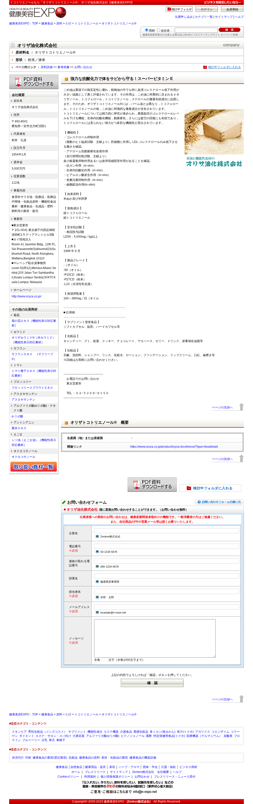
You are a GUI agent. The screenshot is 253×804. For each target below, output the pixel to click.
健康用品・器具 (95, 767)
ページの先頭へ (222, 407)
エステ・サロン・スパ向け (53, 736)
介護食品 (126, 731)
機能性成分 (94, 731)
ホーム (75, 772)
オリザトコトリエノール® (119, 23)
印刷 (28, 757)
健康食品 (47, 23)
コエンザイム (220, 731)
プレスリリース (95, 772)
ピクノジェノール (133, 736)
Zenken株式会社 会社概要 (150, 772)
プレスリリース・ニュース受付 (174, 776)
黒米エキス (19, 428)
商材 (152, 30)
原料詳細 (47, 67)
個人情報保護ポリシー (115, 776)
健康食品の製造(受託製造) (50, 757)
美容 (112, 767)
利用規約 (90, 776)
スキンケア (19, 731)
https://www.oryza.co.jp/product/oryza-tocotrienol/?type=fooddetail (174, 446)
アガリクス (202, 731)
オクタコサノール (23, 457)
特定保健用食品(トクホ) (169, 736)
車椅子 (60, 740)
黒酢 (149, 736)
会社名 (165, 30)
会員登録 (232, 9)
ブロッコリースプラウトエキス (32, 387)
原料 (59, 23)
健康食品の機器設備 (142, 757)
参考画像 (63, 67)
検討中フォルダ (181, 9)
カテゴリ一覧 (204, 17)
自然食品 (76, 767)
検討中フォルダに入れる (224, 67)
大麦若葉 (78, 736)
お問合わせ (142, 776)
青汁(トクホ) (185, 731)
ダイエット (26, 736)
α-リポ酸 (17, 416)
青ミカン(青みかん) (162, 731)
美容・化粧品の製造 (114, 757)
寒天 (52, 740)
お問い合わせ (83, 67)
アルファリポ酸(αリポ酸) (102, 736)
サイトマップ (224, 17)
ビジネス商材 (188, 767)
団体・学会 (150, 767)
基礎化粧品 (140, 731)
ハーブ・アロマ (129, 767)
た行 (68, 23)
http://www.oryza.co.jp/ (26, 296)
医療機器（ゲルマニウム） (204, 736)
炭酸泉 (228, 736)
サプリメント (77, 731)
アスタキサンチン (23, 399)
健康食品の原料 (89, 757)
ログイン (207, 9)
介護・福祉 (168, 767)
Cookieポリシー (68, 776)
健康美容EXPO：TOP (23, 23)
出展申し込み (184, 17)
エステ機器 (111, 731)
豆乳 (44, 740)
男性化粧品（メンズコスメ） (47, 731)
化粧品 (73, 757)
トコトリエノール (86, 23)
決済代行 (18, 757)
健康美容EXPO (114, 801)
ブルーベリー (31, 740)
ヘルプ (239, 17)
